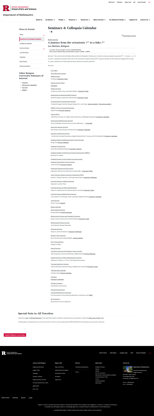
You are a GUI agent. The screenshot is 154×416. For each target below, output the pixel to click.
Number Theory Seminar (58, 235)
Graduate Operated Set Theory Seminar (63, 162)
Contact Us (144, 20)
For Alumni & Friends (116, 20)
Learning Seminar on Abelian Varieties (62, 181)
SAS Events (112, 2)
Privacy (77, 372)
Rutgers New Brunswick (38, 367)
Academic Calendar (37, 376)
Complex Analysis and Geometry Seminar (63, 101)
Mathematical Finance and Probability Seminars (65, 216)
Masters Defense (56, 207)
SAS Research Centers (60, 373)
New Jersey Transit (95, 318)
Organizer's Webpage (90, 177)
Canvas (97, 379)
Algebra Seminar (53, 40)
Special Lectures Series (58, 83)
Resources (84, 20)
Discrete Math (55, 114)
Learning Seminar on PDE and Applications (64, 188)
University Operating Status (81, 367)
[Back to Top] (150, 411)
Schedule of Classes (100, 367)
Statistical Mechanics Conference (61, 293)
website (62, 203)
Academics (49, 20)
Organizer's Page (62, 79)
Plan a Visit (35, 389)
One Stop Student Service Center (40, 382)
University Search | (99, 377)
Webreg (97, 371)
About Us (39, 20)
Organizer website (66, 165)
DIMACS (24, 90)
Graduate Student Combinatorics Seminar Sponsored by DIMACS (70, 153)
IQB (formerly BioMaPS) (29, 85)
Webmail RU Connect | (100, 375)
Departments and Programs (61, 370)
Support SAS (58, 379)
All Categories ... (56, 299)
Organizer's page (82, 98)
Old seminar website (105, 104)
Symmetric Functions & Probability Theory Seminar (66, 251)
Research (72, 20)
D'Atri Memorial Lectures (58, 73)
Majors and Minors (59, 367)
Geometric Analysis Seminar (59, 127)
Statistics (25, 82)
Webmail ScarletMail (111, 375)
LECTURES (54, 70)
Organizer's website (75, 149)
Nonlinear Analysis (56, 229)
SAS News (119, 2)
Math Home (5, 398)
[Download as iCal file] (129, 35)
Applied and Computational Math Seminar (63, 95)
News (21, 35)
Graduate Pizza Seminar (58, 146)
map (26, 318)
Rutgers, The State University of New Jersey (72, 410)
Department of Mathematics (18, 14)
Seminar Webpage (89, 254)
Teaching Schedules (100, 381)
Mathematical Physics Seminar (60, 223)
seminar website (78, 238)
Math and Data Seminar (58, 210)
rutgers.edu (128, 2)
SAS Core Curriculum (100, 373)
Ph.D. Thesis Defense (57, 242)
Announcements (25, 66)
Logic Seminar (55, 200)
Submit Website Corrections (15, 335)
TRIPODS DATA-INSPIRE (58, 270)
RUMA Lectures (55, 76)
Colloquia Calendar (26, 43)
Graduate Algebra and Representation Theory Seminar (67, 140)
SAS (134, 2)
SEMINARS (54, 86)
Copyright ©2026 (58, 410)
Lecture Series (24, 48)
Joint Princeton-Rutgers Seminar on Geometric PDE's (67, 175)
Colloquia (54, 277)
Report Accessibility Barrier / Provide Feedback (97, 406)
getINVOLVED (36, 386)
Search (23, 398)
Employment (98, 383)
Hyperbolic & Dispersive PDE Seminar (62, 168)
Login (30, 398)
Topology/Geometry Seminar (60, 264)
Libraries (97, 369)
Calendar (22, 57)
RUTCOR (24, 87)
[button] (44, 34)
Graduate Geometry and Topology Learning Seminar (67, 159)
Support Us (133, 20)
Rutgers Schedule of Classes (39, 379)
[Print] (51, 32)
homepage (89, 123)
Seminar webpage (64, 110)
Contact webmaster (97, 410)
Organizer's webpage (102, 117)
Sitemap (15, 398)
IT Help (106, 377)
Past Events (23, 62)
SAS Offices (57, 376)
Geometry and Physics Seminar (60, 133)
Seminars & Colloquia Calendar (30, 39)
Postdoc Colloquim (56, 283)
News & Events (98, 20)
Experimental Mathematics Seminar (62, 121)
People (61, 20)
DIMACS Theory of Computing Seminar (62, 108)
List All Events (24, 53)
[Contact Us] (149, 20)
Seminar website (93, 104)
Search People (142, 2)
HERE (91, 295)
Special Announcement (58, 290)
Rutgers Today (36, 370)
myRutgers (35, 373)
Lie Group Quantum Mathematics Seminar (63, 194)
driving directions (36, 318)
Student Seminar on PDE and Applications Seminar (66, 258)
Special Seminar (56, 248)
